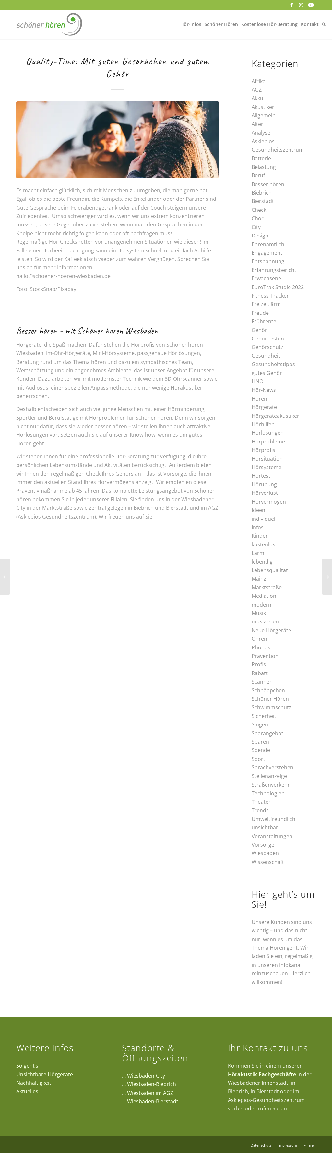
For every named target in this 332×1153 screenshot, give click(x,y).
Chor (258, 218)
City (256, 227)
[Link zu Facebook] (291, 5)
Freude (260, 312)
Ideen (258, 510)
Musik (259, 613)
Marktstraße (267, 587)
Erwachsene (266, 278)
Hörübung (264, 484)
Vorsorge (263, 844)
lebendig (262, 561)
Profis (259, 664)
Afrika (259, 81)
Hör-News (264, 389)
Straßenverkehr (271, 784)
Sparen (260, 741)
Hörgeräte (264, 407)
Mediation (264, 595)
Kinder (260, 535)
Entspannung (268, 261)
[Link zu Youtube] (311, 5)
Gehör (259, 330)
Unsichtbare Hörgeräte (44, 1074)
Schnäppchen (268, 690)
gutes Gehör (267, 373)
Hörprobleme (268, 441)
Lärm (258, 553)
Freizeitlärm (266, 304)
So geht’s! (28, 1065)
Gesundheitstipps (273, 364)
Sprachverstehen (272, 767)
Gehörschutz (267, 347)
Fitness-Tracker (270, 295)
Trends (260, 810)
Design (260, 235)
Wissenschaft (268, 861)
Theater (261, 801)
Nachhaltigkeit (33, 1082)
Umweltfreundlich (273, 819)
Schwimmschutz (271, 707)
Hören (259, 398)
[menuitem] (191, 24)
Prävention (265, 656)
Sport (258, 758)
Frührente (264, 321)
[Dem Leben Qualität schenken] (5, 577)
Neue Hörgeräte (271, 630)
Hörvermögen (269, 501)
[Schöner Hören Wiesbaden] (49, 24)
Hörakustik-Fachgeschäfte (262, 1074)
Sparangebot (267, 733)
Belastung (264, 167)
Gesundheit (266, 355)
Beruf (258, 175)
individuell (264, 518)
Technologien (268, 793)
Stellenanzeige (269, 776)
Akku (257, 98)
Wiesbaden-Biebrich (151, 1084)
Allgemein (264, 115)
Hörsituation (267, 458)
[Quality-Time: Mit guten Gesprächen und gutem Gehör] (117, 139)
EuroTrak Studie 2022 (278, 287)
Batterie (261, 158)
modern (261, 604)
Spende (261, 750)
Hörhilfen (263, 424)
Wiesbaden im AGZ (150, 1092)
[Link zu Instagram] (301, 5)
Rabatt (260, 673)
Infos (258, 527)
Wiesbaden (265, 853)
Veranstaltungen (272, 836)
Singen (260, 724)
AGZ (257, 89)
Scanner (262, 681)
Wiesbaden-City (146, 1075)
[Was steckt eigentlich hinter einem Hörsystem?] (327, 577)
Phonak (261, 647)
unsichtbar (265, 827)
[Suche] (323, 24)
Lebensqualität (270, 570)
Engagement (267, 252)
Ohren (259, 638)
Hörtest (261, 475)
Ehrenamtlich (268, 244)
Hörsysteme (266, 467)
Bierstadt (263, 201)
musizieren (265, 621)
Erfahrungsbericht (274, 270)
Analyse (261, 132)
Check (259, 209)
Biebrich (262, 192)
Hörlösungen (268, 432)
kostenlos (263, 544)
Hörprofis (263, 450)
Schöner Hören (270, 698)
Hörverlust (265, 492)
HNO (257, 381)
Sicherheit (264, 716)
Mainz (259, 578)
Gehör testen (268, 338)
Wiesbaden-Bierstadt (152, 1101)
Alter (257, 124)
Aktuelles (27, 1091)
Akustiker (263, 106)
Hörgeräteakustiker (275, 415)
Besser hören (268, 184)
